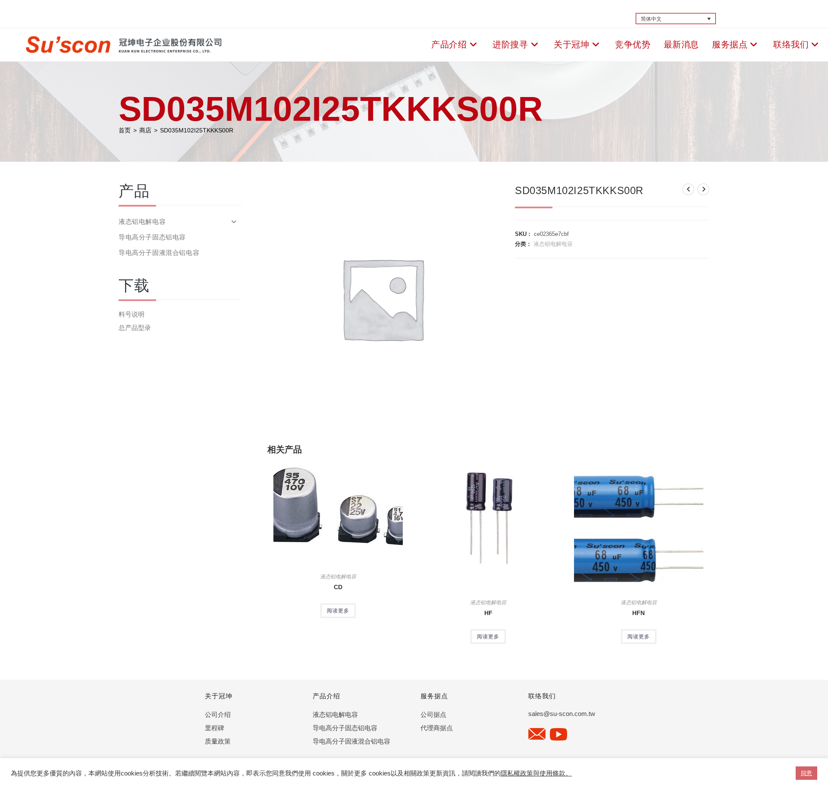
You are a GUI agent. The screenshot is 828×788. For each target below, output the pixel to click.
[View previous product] (688, 189)
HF (488, 612)
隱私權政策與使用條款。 (536, 773)
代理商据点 (436, 727)
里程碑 (214, 727)
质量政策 (218, 741)
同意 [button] (806, 773)
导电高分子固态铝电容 (152, 237)
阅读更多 (338, 611)
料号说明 (131, 314)
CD (338, 587)
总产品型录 (135, 327)
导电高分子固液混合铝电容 (159, 252)
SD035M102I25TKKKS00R (196, 130)
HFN (638, 612)
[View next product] (703, 189)
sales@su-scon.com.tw (561, 713)
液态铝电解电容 (553, 244)
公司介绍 (218, 714)
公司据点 (433, 714)
